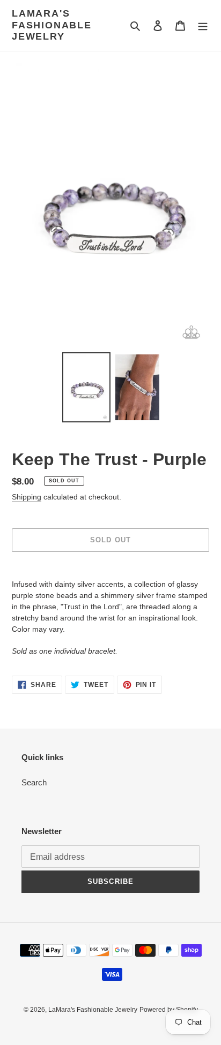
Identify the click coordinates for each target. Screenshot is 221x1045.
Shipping (26, 497)
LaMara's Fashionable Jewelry (52, 25)
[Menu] (202, 25)
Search (34, 782)
